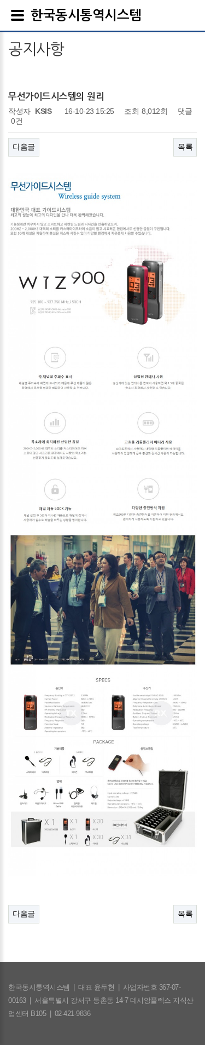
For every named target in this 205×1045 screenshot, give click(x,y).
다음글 (24, 146)
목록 (185, 146)
